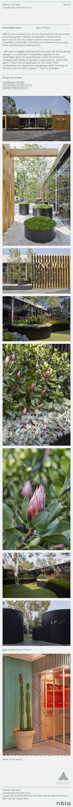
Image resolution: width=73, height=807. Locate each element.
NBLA (6, 34)
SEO (5, 798)
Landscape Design (13, 82)
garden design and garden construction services (32, 38)
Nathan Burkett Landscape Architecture (17, 6)
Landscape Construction (17, 85)
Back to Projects (12, 759)
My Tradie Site (20, 798)
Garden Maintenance (15, 87)
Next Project (43, 27)
